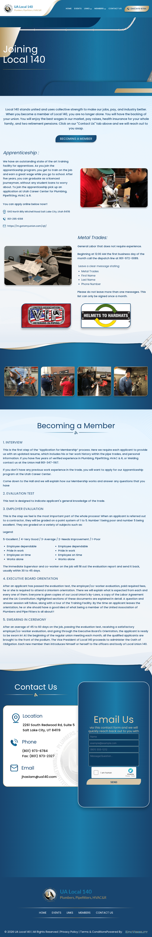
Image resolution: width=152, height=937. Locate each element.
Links (87, 8)
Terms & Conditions (93, 932)
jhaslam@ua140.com (39, 776)
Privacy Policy (69, 932)
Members (99, 8)
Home (69, 8)
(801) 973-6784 (35, 751)
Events (77, 8)
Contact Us (115, 8)
